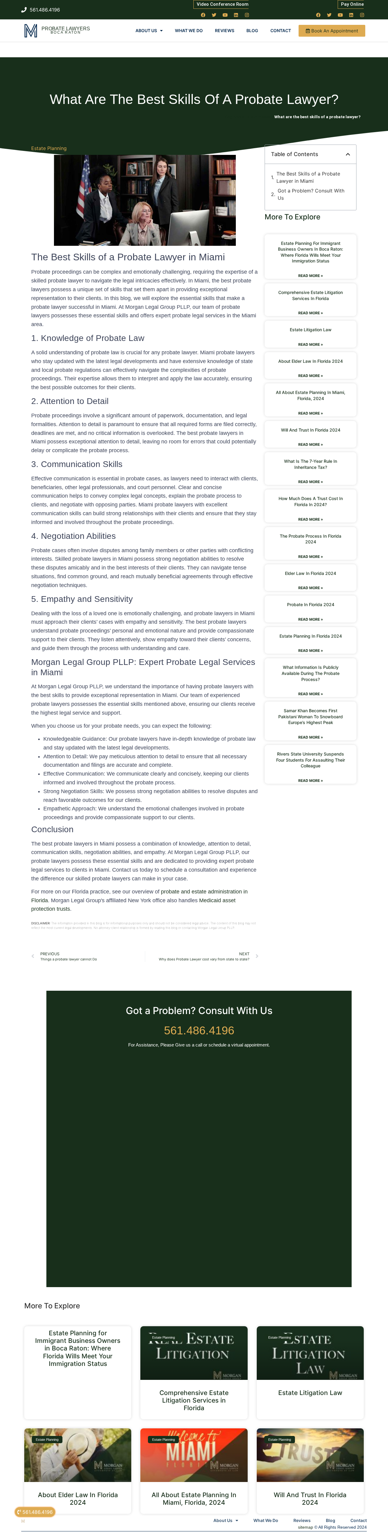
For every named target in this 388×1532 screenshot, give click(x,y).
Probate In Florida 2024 (310, 604)
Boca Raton (66, 32)
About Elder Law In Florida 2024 (310, 361)
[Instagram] (247, 14)
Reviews (224, 30)
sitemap (305, 1527)
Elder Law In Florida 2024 (310, 573)
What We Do (189, 30)
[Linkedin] (236, 14)
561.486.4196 (199, 1030)
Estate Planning (49, 148)
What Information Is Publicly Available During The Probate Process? (311, 673)
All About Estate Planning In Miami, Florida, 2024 (194, 1498)
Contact (280, 30)
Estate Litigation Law (311, 329)
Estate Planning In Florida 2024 (310, 636)
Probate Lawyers (66, 28)
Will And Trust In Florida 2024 (310, 429)
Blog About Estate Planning (248, 116)
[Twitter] (214, 14)
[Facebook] (203, 14)
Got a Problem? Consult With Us (311, 194)
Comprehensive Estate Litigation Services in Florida (194, 1400)
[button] (348, 154)
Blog (252, 30)
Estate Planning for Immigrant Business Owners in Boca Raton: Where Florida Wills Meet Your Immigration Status (77, 1348)
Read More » (310, 275)
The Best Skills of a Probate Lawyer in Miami (308, 177)
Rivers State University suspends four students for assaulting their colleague (310, 759)
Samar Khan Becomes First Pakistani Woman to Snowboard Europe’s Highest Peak (310, 716)
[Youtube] (225, 14)
